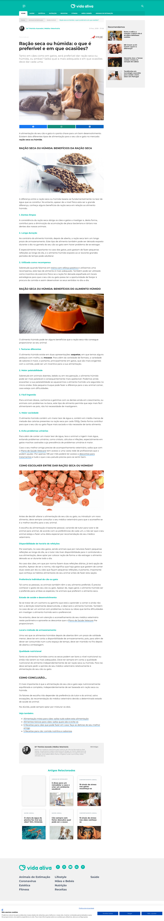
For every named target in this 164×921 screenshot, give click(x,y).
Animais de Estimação (104, 13)
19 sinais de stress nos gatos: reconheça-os (87, 787)
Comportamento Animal (88, 779)
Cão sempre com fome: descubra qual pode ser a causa (61, 820)
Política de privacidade (86, 908)
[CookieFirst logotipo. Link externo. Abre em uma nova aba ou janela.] (2, 910)
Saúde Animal (51, 20)
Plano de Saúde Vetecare (33, 451)
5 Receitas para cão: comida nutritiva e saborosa (48, 731)
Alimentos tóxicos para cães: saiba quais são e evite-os (51, 722)
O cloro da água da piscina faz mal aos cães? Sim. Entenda (33, 820)
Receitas (64, 13)
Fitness (74, 13)
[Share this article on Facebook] (33, 126)
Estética (41, 13)
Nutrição (53, 13)
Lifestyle (60, 877)
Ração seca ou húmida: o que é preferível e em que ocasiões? (79, 20)
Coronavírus (27, 881)
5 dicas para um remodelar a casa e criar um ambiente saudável (61, 786)
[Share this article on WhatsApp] (61, 126)
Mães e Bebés (86, 13)
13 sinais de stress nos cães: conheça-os (88, 820)
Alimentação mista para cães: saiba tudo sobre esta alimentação (56, 718)
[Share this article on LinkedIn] (90, 126)
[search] (142, 6)
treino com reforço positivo (64, 268)
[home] (82, 6)
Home (23, 13)
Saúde (31, 13)
